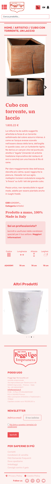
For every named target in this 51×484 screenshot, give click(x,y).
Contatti (12, 452)
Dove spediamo (15, 461)
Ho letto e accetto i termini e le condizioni (22, 425)
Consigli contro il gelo (18, 467)
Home (8, 27)
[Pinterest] (38, 481)
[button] (45, 87)
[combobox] (25, 16)
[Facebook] (27, 481)
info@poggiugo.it (14, 390)
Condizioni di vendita (18, 455)
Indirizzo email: (15, 417)
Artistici (21, 27)
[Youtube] (44, 481)
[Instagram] (33, 481)
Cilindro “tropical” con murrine (27, 307)
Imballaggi (13, 464)
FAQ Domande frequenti (19, 458)
